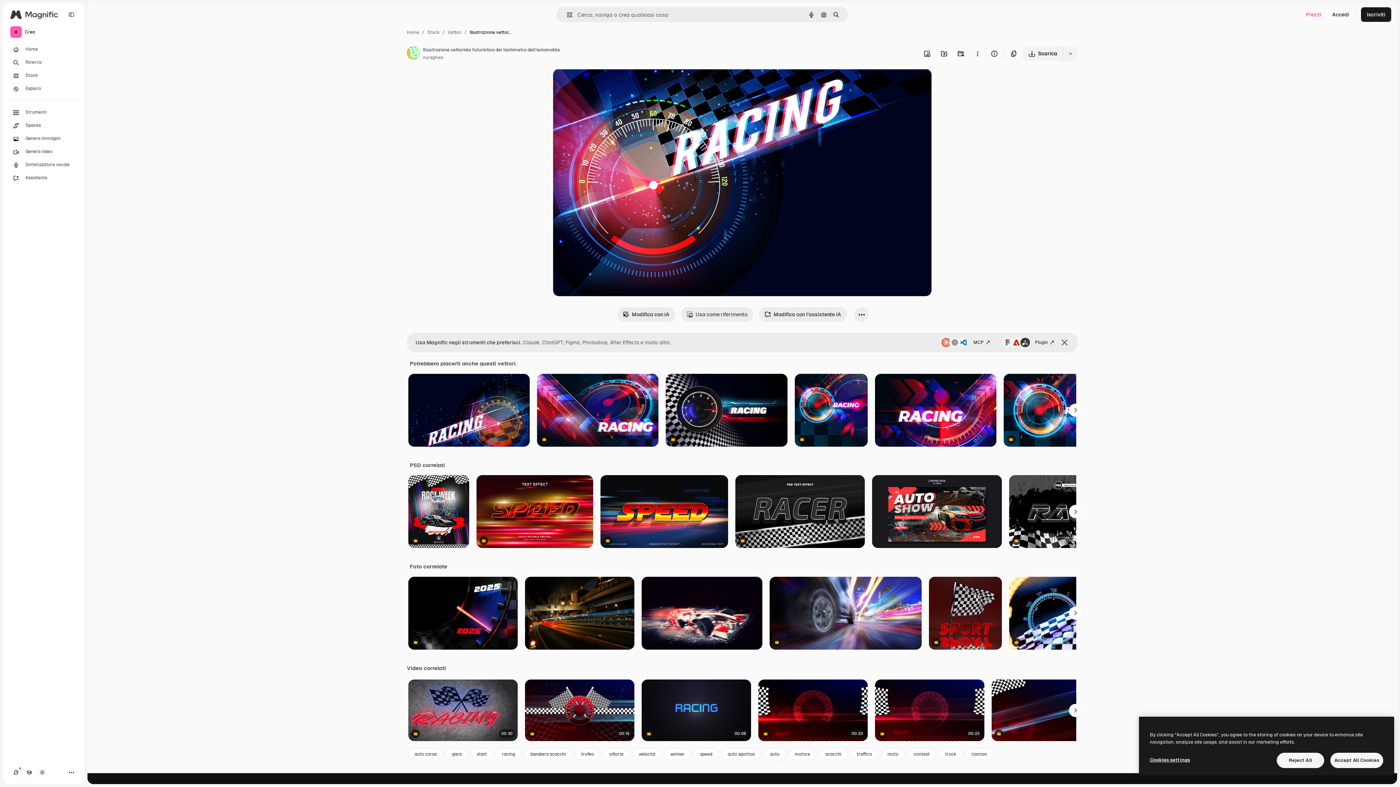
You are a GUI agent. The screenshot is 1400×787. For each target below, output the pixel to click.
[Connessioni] (16, 772)
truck (950, 754)
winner (677, 754)
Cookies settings (1170, 760)
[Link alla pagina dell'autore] (413, 54)
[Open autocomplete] (567, 14)
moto (892, 754)
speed (706, 754)
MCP (978, 342)
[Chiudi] (1064, 342)
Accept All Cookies (1356, 760)
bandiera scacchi (548, 754)
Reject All (1300, 760)
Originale (601, 82)
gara (457, 754)
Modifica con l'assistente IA (807, 314)
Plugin (1041, 342)
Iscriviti (1376, 14)
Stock (433, 32)
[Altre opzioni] (977, 53)
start (482, 754)
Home (413, 32)
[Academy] (29, 772)
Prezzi (1313, 14)
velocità (647, 754)
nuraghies (433, 57)
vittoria (616, 754)
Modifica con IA (650, 314)
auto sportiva (741, 754)
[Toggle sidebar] (71, 14)
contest (922, 754)
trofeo (587, 754)
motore (802, 754)
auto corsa (426, 754)
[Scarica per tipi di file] (1070, 53)
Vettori (455, 32)
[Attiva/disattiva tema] (42, 772)
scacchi (833, 754)
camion (979, 754)
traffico (864, 754)
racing (508, 754)
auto (774, 754)
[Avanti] (1075, 410)
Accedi (1340, 14)
